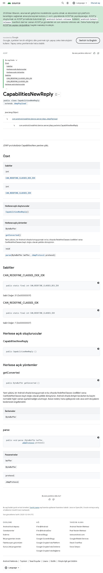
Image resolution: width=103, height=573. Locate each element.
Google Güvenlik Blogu (45, 539)
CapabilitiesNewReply (16, 212)
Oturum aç (95, 3)
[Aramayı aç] (62, 3)
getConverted (12, 235)
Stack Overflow (76, 543)
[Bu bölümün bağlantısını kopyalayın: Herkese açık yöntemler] (39, 365)
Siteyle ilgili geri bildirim (67, 561)
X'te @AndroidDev (43, 530)
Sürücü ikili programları (12, 547)
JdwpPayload (20, 103)
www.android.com (77, 534)
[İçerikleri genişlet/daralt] (16, 60)
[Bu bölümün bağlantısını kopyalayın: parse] (12, 430)
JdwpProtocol (38, 255)
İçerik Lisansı (34, 507)
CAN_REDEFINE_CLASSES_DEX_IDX (20, 178)
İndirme (6, 534)
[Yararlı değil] (98, 53)
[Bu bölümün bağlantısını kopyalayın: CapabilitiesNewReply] (30, 341)
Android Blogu (42, 534)
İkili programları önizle (11, 539)
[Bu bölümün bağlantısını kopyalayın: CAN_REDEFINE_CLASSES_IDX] (40, 302)
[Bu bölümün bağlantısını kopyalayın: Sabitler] (16, 267)
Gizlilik (53, 561)
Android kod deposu (11, 526)
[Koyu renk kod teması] (98, 282)
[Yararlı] (94, 53)
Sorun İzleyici (75, 547)
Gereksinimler (8, 530)
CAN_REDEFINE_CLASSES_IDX (18, 193)
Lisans (45, 561)
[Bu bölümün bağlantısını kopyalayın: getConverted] (21, 372)
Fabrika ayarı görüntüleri (12, 543)
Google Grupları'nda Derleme (48, 547)
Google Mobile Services (79, 539)
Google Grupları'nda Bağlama (48, 551)
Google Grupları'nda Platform (48, 543)
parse (8, 255)
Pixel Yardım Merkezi (78, 530)
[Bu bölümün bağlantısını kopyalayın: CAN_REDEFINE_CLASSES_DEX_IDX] (47, 275)
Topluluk (23, 561)
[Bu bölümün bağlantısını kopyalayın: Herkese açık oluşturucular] (44, 333)
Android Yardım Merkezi (79, 526)
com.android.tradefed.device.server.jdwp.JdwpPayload (34, 119)
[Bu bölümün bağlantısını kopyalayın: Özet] (12, 156)
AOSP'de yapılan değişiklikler (16, 25)
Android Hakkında (10, 561)
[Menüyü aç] (4, 3)
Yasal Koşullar (34, 561)
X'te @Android (42, 526)
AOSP (5, 53)
